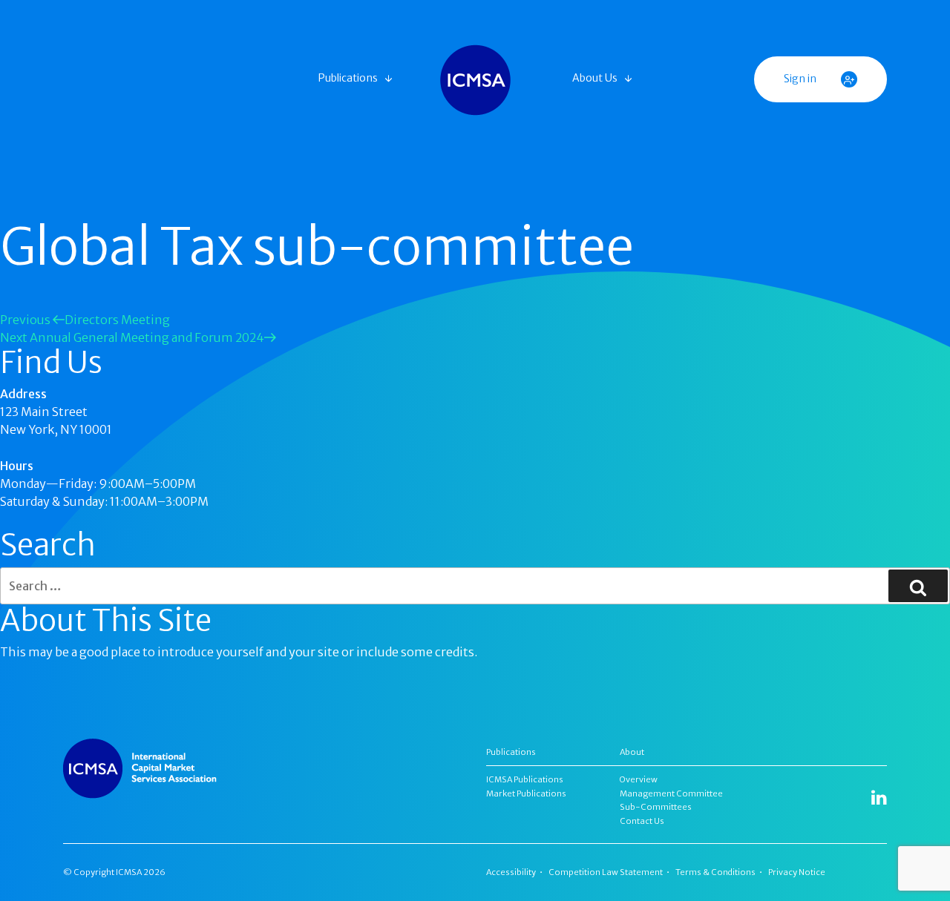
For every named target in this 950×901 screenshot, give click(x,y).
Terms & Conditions (715, 872)
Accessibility (511, 872)
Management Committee (671, 793)
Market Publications (526, 793)
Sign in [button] (801, 78)
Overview (639, 779)
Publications (348, 78)
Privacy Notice (796, 872)
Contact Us (642, 821)
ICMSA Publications (524, 779)
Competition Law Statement (605, 872)
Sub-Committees (656, 807)
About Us (595, 78)
